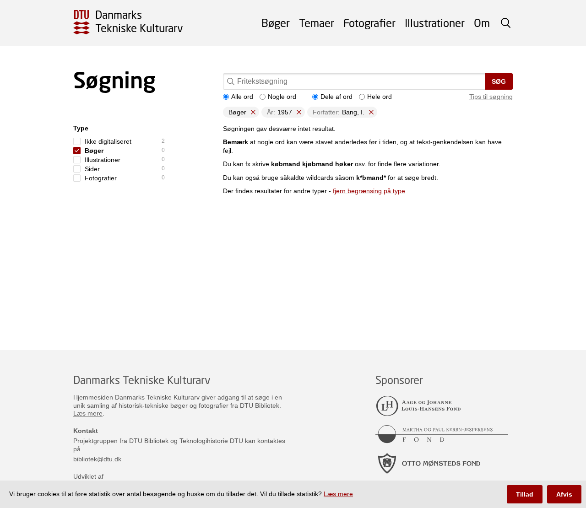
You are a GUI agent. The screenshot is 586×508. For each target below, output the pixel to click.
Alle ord (242, 96)
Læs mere (88, 413)
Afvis (564, 494)
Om (482, 22)
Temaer (316, 22)
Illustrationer (435, 22)
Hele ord (379, 96)
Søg (499, 81)
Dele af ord (336, 96)
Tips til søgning (491, 96)
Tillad (524, 494)
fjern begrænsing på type (369, 191)
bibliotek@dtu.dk (97, 459)
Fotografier (369, 22)
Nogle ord (282, 96)
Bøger (275, 22)
